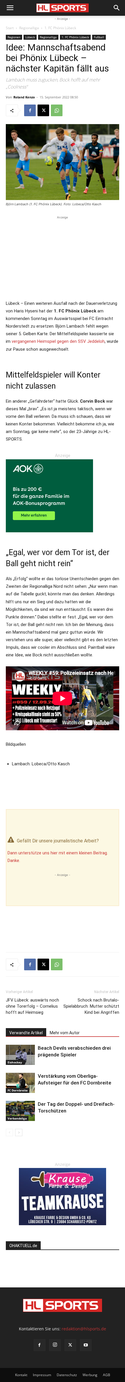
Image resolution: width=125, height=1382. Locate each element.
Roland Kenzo (24, 97)
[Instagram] (55, 1345)
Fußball (99, 37)
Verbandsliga (17, 1118)
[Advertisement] (62, 256)
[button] (10, 8)
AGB (106, 1374)
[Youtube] (86, 1345)
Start (10, 27)
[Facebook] (30, 110)
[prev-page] (9, 1132)
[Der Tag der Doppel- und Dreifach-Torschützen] (20, 1111)
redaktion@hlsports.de (84, 1328)
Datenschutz (67, 1374)
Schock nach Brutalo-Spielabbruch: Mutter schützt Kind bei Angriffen (91, 1006)
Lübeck (30, 37)
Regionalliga (29, 27)
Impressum (42, 1374)
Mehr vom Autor (65, 1032)
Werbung (90, 1374)
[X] (43, 110)
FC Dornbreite (18, 1090)
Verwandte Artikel (26, 1032)
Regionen (14, 37)
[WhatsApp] (57, 110)
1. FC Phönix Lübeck (60, 27)
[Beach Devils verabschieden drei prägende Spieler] (20, 1055)
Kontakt (21, 1374)
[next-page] (18, 1132)
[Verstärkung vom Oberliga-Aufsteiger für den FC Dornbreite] (20, 1083)
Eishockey (15, 1062)
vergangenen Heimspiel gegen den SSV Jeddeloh (58, 341)
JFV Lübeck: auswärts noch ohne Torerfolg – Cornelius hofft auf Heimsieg (32, 1006)
